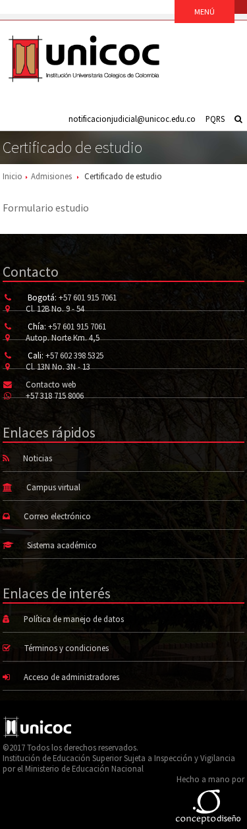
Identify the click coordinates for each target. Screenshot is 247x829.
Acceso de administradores (71, 677)
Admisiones (51, 176)
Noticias (37, 458)
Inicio (12, 176)
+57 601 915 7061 (88, 297)
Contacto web (51, 384)
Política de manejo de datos (74, 619)
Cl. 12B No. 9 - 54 (55, 308)
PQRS (215, 118)
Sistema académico (62, 545)
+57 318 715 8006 (55, 395)
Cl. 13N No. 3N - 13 (58, 366)
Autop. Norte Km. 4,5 (62, 337)
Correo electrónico (57, 516)
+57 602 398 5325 (74, 355)
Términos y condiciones (66, 648)
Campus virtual (53, 487)
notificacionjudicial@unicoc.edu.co (132, 118)
